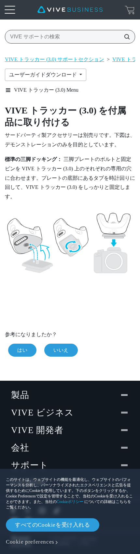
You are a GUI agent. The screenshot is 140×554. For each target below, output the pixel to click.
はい (22, 350)
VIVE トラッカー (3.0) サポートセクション (54, 59)
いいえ (61, 350)
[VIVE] (70, 10)
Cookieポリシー (70, 501)
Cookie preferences (30, 542)
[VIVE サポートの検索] (125, 36)
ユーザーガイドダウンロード (43, 74)
